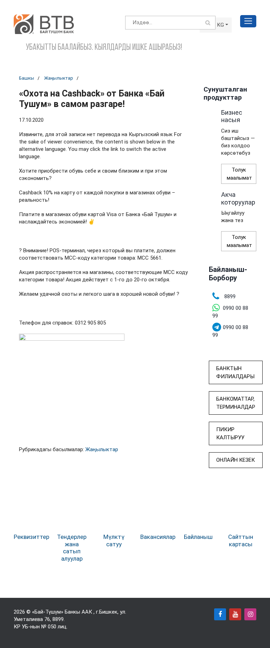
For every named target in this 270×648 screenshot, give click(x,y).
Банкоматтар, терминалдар (235, 403)
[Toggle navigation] (248, 21)
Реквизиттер (31, 536)
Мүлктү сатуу (113, 540)
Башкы (26, 78)
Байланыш (198, 536)
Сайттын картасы (240, 540)
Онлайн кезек (235, 460)
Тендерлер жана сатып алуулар (71, 547)
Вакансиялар (157, 536)
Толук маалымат (239, 174)
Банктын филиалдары (235, 372)
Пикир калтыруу (230, 433)
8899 (58, 619)
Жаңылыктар (58, 78)
